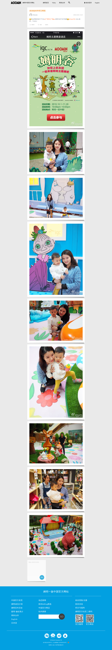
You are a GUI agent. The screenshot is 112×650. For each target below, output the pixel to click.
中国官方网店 (44, 608)
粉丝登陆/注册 (81, 600)
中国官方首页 (17, 600)
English (97, 3)
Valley (54, 3)
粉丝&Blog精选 (45, 604)
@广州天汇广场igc (49, 19)
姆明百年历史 (17, 608)
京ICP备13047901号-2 (47, 642)
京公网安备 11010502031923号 (59, 642)
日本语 (14, 623)
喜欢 (41, 24)
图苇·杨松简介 (17, 612)
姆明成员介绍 (17, 604)
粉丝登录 (89, 3)
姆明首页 (46, 3)
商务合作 (62, 3)
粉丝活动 (79, 604)
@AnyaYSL (72, 19)
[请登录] (36, 570)
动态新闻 (42, 600)
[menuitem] (45, 2)
